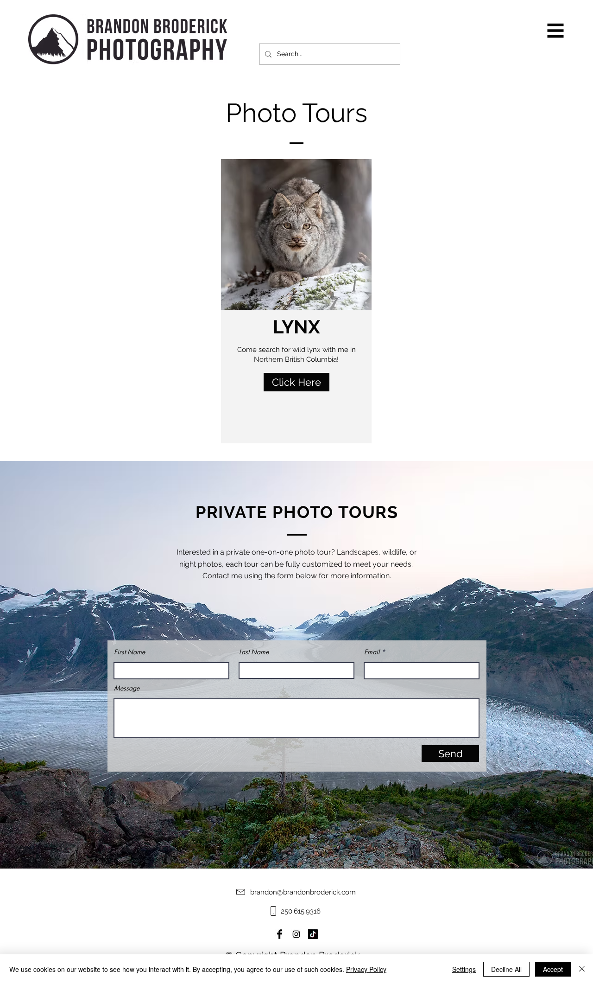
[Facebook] (279, 934)
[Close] (581, 969)
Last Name (254, 652)
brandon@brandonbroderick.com (303, 892)
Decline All (506, 969)
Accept (553, 969)
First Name (129, 652)
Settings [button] (464, 969)
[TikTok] (313, 934)
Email (371, 652)
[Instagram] (296, 934)
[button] (556, 30)
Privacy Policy (366, 969)
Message (126, 688)
